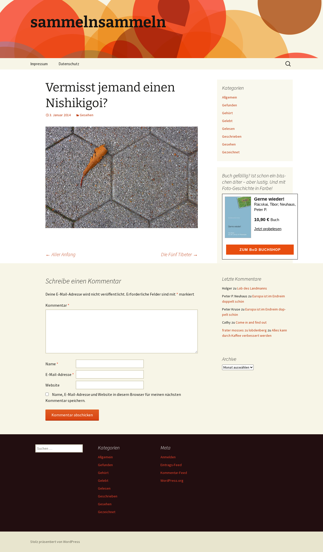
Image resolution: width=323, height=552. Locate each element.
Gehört (227, 113)
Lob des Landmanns (252, 288)
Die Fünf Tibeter (179, 254)
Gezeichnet (230, 152)
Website (52, 385)
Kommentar (57, 305)
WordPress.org (171, 480)
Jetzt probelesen (267, 229)
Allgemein (229, 97)
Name (51, 363)
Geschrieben (231, 136)
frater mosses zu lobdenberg (244, 330)
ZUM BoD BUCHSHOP (260, 250)
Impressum (39, 63)
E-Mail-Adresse (59, 374)
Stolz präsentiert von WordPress (55, 541)
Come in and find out (251, 322)
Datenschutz (69, 63)
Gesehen (86, 115)
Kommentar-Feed (173, 472)
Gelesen (228, 128)
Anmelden (168, 457)
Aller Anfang (60, 254)
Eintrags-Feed (171, 465)
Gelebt (227, 120)
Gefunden (229, 105)
